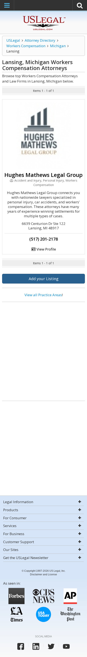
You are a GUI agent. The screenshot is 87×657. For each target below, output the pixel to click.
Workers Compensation (25, 45)
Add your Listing (43, 278)
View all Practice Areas (43, 294)
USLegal (13, 40)
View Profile (46, 249)
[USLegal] (44, 16)
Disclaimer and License (43, 574)
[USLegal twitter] (51, 646)
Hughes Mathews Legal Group (43, 175)
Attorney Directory (40, 40)
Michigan (58, 45)
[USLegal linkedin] (36, 646)
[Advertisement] (43, 349)
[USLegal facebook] (20, 646)
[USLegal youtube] (66, 646)
